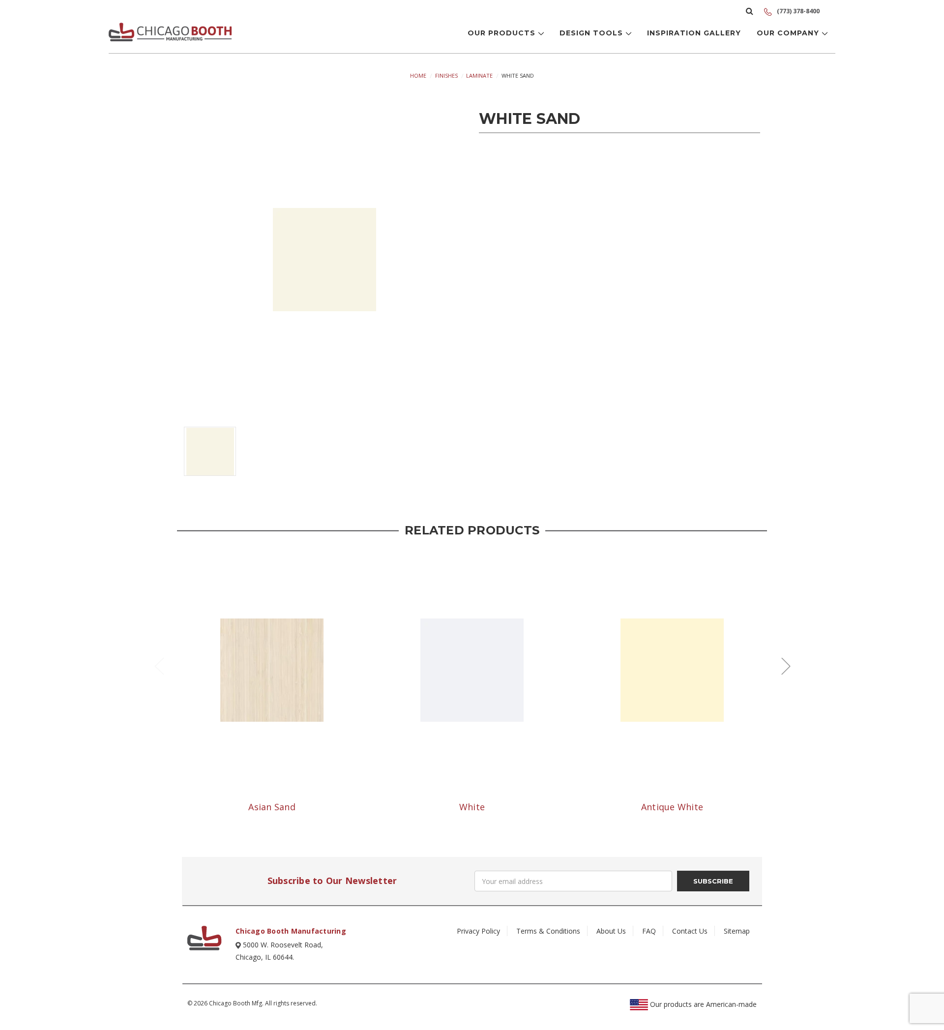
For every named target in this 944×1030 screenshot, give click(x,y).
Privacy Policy (478, 931)
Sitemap (737, 931)
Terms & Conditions (548, 931)
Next (786, 665)
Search (749, 11)
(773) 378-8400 (797, 11)
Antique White (672, 807)
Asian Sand (271, 807)
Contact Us (690, 931)
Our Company (789, 33)
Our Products (503, 33)
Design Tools (592, 33)
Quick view (272, 670)
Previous (159, 665)
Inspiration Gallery (694, 33)
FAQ (649, 931)
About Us (611, 931)
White (472, 807)
